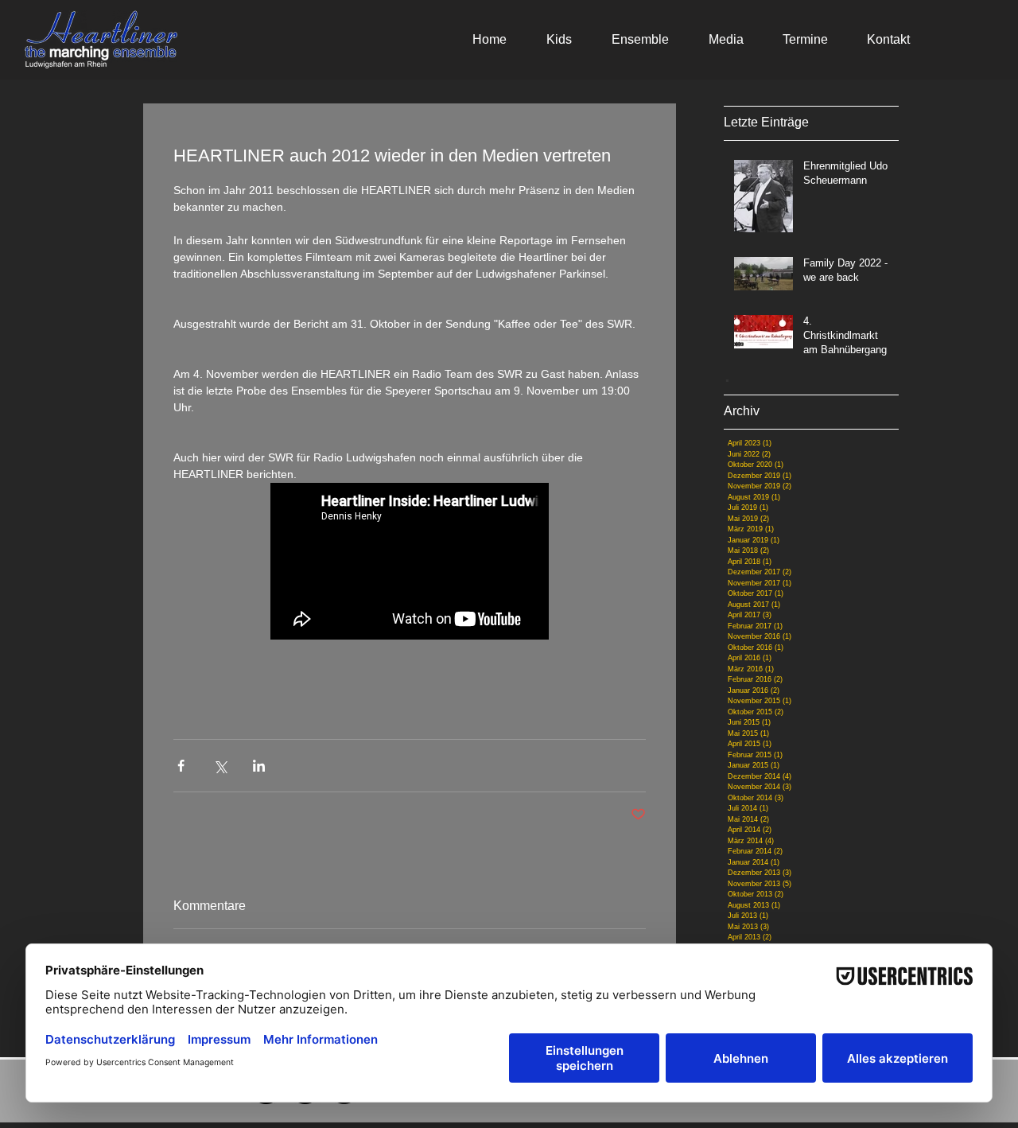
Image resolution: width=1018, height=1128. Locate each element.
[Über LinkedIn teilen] (258, 765)
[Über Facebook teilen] (180, 765)
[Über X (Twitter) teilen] (219, 765)
